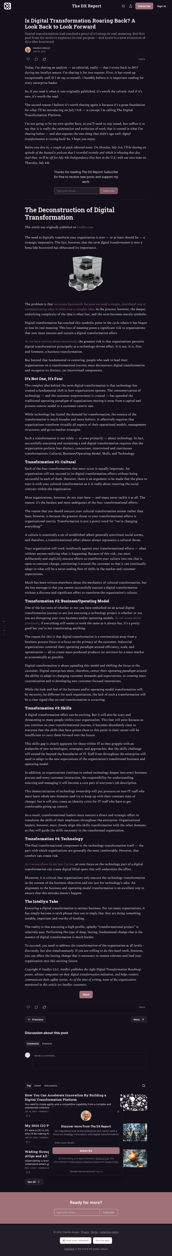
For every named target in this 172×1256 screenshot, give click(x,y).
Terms (94, 1232)
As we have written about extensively (51, 341)
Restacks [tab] (47, 1043)
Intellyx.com (85, 227)
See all (32, 1181)
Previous (37, 1019)
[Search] (123, 6)
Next (137, 1019)
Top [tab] (29, 1085)
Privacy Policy (111, 1161)
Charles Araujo (41, 48)
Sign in (161, 6)
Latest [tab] (37, 1085)
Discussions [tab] (50, 1085)
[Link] (20, 213)
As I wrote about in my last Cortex (49, 864)
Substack (69, 1248)
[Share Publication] (130, 6)
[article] (86, 1105)
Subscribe (144, 6)
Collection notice (109, 1232)
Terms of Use (102, 1158)
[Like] (28, 59)
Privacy (85, 1232)
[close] (118, 1111)
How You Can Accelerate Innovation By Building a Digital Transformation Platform (65, 1097)
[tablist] (39, 1043)
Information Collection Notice (85, 1161)
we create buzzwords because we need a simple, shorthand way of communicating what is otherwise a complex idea (85, 307)
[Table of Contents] (3, 628)
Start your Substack (77, 1240)
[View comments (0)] (36, 59)
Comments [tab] (33, 1043)
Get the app (102, 1240)
